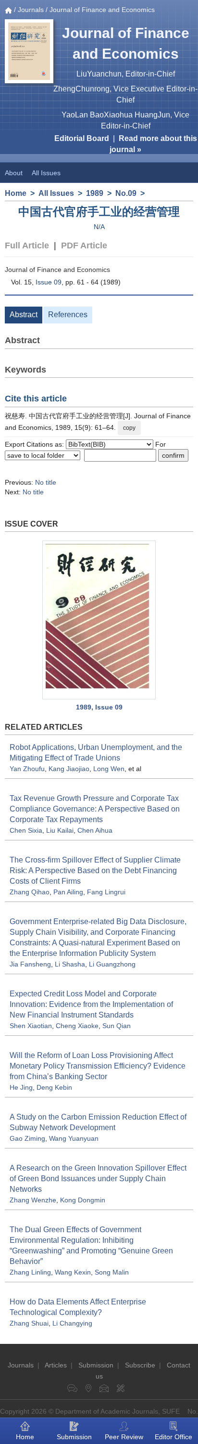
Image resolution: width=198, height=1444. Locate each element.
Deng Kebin (54, 1087)
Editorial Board (81, 138)
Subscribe (140, 1365)
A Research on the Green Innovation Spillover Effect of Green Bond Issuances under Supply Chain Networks (98, 1178)
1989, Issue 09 (99, 707)
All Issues (46, 173)
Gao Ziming (27, 1138)
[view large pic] (99, 620)
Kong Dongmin (82, 1200)
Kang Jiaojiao (69, 769)
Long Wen (108, 769)
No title (45, 482)
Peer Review (124, 1437)
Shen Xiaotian (31, 1026)
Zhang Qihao (30, 892)
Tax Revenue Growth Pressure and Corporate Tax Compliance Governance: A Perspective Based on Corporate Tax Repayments (95, 809)
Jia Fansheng (30, 964)
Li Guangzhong (112, 964)
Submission (95, 1365)
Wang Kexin (73, 1272)
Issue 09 (49, 282)
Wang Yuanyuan (74, 1138)
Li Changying (72, 1323)
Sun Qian (116, 1026)
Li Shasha (70, 964)
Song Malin (112, 1272)
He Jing (21, 1087)
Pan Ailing (68, 892)
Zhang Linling (30, 1272)
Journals (31, 9)
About (14, 173)
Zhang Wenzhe (33, 1200)
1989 (94, 193)
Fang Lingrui (106, 892)
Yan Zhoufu (27, 769)
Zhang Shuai (29, 1323)
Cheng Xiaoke (77, 1026)
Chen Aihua (94, 830)
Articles (56, 1365)
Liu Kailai (60, 830)
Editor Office (173, 1437)
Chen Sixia (26, 830)
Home (15, 193)
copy (129, 428)
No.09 (125, 193)
